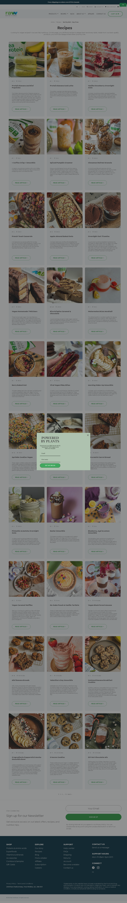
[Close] (88, 435)
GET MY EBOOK (50, 465)
